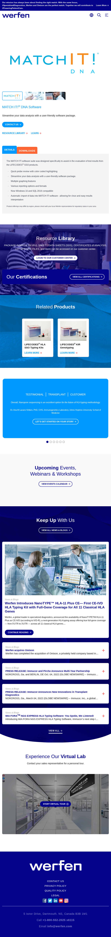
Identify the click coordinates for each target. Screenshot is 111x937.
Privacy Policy (55, 886)
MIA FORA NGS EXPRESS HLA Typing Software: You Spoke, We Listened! (49, 715)
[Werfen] (15, 15)
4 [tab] (57, 442)
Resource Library (13, 133)
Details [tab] (9, 149)
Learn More (32, 353)
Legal (55, 895)
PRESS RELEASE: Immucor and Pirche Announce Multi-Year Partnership (47, 671)
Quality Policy (55, 890)
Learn (35, 133)
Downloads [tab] (27, 150)
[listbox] (55, 338)
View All (54, 731)
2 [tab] (50, 442)
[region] (55, 338)
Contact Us (55, 881)
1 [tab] (47, 442)
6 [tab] (63, 442)
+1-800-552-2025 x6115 (58, 920)
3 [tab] (54, 442)
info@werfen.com (59, 926)
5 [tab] (60, 442)
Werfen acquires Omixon (19, 650)
